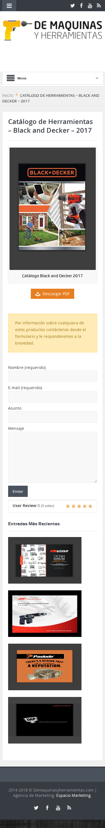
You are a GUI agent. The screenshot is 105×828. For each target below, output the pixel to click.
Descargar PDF (56, 293)
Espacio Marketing (73, 795)
